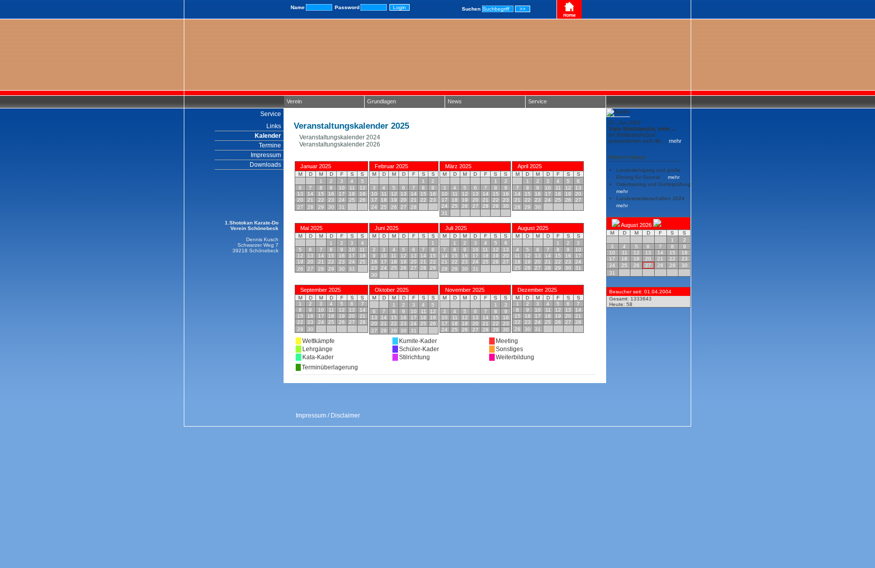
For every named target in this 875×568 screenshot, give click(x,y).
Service (537, 101)
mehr (674, 141)
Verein (294, 101)
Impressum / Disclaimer (328, 415)
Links (273, 126)
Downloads (265, 164)
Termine (270, 145)
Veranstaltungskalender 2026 (339, 144)
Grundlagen (381, 101)
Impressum (266, 155)
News (455, 101)
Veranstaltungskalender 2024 (339, 137)
